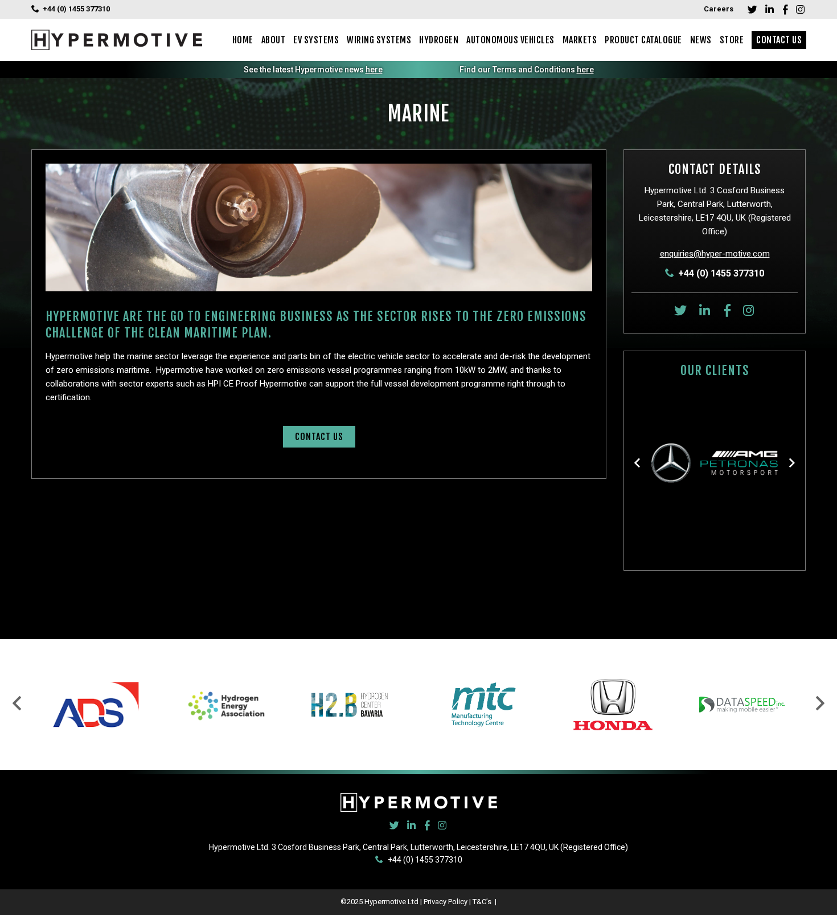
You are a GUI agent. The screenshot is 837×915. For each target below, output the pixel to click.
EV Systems (316, 40)
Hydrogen (438, 40)
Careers (718, 9)
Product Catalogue (643, 40)
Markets (580, 40)
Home (242, 40)
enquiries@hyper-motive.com (715, 254)
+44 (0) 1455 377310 (76, 9)
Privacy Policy (445, 901)
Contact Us (779, 40)
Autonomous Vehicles (510, 40)
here (374, 69)
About (273, 40)
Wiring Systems (379, 40)
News (701, 40)
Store (732, 40)
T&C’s (483, 901)
